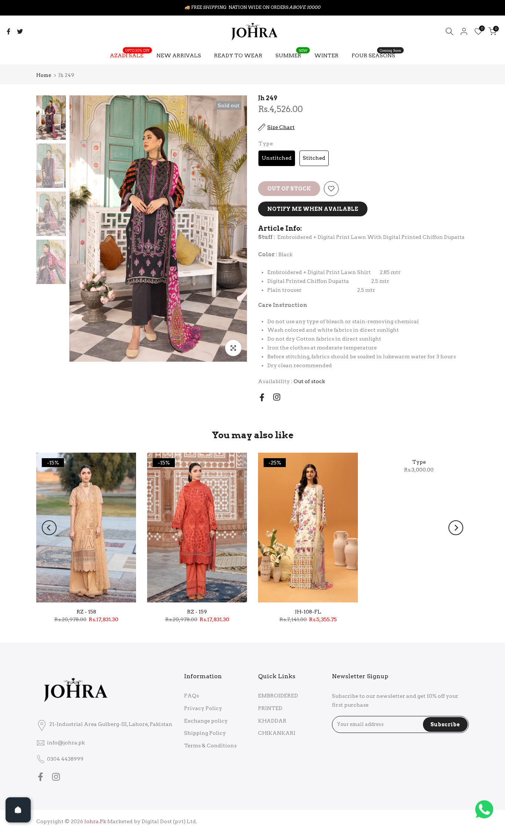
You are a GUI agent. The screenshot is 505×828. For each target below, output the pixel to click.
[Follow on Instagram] (276, 397)
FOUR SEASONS (376, 54)
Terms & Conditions (210, 745)
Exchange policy (206, 721)
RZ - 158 (86, 612)
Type (419, 462)
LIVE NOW (269, 7)
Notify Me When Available (312, 209)
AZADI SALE (129, 54)
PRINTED (270, 708)
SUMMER (291, 54)
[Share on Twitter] (20, 31)
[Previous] (49, 527)
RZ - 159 (197, 612)
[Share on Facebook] (8, 31)
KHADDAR (272, 721)
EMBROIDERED (278, 696)
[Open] (18, 809)
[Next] (455, 527)
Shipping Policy (205, 733)
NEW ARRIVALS (178, 55)
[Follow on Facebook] (262, 397)
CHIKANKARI (276, 733)
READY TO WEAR (238, 55)
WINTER (326, 55)
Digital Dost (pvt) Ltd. (169, 821)
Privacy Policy (203, 708)
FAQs (191, 696)
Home (43, 75)
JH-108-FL (308, 612)
